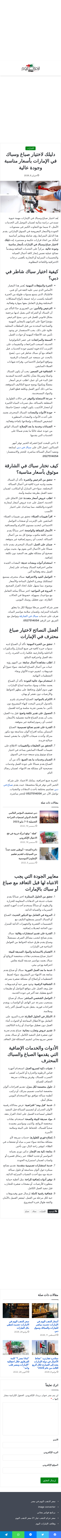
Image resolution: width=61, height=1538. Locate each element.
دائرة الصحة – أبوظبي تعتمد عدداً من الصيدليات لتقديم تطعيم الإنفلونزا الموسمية (21, 854)
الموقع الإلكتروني (50, 1464)
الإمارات (42, 1211)
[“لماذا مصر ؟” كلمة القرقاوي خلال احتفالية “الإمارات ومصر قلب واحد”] (16, 1347)
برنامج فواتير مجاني (46, 1512)
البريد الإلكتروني (51, 1452)
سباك (34, 1211)
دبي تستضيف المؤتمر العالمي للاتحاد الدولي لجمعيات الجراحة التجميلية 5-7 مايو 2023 (22, 817)
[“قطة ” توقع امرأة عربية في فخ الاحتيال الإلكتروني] (49, 837)
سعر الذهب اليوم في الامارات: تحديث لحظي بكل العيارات (18, 1324)
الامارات (30, 148)
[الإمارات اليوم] (30, 68)
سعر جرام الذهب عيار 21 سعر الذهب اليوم (35, 1518)
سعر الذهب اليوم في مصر (43, 1501)
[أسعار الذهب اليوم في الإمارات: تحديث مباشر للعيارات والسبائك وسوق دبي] (45, 1310)
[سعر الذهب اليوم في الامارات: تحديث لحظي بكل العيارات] (16, 1310)
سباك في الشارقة (28, 616)
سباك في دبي (24, 447)
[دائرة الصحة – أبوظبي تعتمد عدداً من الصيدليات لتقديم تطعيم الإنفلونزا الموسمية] (49, 853)
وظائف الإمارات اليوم (45, 1523)
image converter (46, 1506)
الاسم (55, 1439)
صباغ (27, 1211)
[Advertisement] (30, 30)
